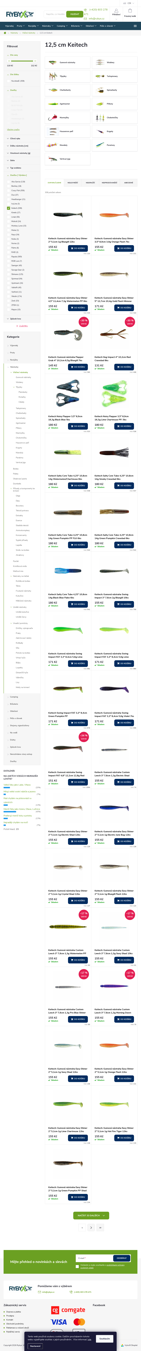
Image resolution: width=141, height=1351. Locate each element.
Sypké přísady (22, 540)
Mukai (14, 230)
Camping (14, 697)
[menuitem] (9, 26)
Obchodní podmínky (15, 1323)
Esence (19, 520)
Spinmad (16, 279)
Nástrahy (14, 367)
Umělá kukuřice (22, 612)
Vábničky (20, 677)
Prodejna (10, 1315)
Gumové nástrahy (23, 377)
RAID (14, 252)
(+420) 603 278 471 (82, 1292)
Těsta (18, 586)
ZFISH (14, 305)
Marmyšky (20, 433)
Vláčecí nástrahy (20, 372)
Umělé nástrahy (19, 607)
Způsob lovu (15, 747)
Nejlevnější (73, 183)
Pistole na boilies (23, 653)
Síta (17, 648)
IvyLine (15, 123)
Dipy (18, 500)
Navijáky (14, 360)
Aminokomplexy (23, 530)
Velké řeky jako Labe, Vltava (17, 784)
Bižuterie (14, 704)
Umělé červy (21, 617)
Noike (14, 239)
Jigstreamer (21, 423)
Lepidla (19, 545)
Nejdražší (90, 183)
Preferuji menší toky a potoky (18, 815)
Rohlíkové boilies (23, 581)
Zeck (14, 301)
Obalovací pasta (20, 478)
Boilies (16, 469)
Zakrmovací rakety (23, 638)
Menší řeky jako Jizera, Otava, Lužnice (22, 809)
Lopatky (19, 667)
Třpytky (19, 387)
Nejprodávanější (109, 183)
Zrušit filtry (23, 326)
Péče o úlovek (16, 718)
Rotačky (22, 397)
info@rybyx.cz (48, 1292)
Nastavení (35, 1346)
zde (89, 1339)
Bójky (18, 662)
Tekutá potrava (22, 510)
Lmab (15, 217)
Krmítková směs (20, 566)
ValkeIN (16, 287)
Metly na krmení (22, 687)
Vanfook (16, 292)
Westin (16, 296)
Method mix (18, 571)
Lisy (17, 682)
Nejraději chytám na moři (16, 822)
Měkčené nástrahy (23, 601)
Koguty (19, 447)
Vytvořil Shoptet (131, 1345)
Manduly (19, 452)
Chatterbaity (21, 413)
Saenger (16, 265)
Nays (15, 234)
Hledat (74, 14)
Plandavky (23, 392)
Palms (14, 248)
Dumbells (17, 483)
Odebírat (122, 1258)
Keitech (16, 208)
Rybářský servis (13, 1331)
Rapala (16, 256)
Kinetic (15, 212)
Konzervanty (21, 535)
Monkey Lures (18, 226)
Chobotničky (21, 438)
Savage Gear (17, 270)
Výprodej (14, 345)
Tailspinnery (21, 408)
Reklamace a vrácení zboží (17, 1327)
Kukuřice (19, 596)
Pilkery (18, 428)
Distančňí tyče (22, 672)
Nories (15, 243)
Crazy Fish (16, 110)
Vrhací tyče (20, 657)
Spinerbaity (20, 418)
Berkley (15, 101)
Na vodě (13, 732)
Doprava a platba (13, 1311)
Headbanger (17, 119)
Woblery (19, 382)
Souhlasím (104, 1338)
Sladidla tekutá (22, 525)
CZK (129, 3)
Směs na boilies (22, 550)
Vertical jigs (21, 462)
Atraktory (20, 555)
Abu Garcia (16, 96)
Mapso (15, 309)
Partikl (16, 561)
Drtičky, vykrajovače (24, 628)
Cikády (21, 402)
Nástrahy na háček (21, 576)
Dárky (12, 740)
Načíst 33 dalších (89, 1215)
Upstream (16, 283)
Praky (18, 633)
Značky (13, 761)
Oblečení (14, 711)
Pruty (12, 352)
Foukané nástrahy (23, 591)
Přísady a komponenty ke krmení (24, 489)
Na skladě (17, 81)
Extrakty (19, 515)
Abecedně (128, 183)
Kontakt (9, 1319)
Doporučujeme (54, 183)
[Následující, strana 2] (91, 1227)
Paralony (19, 457)
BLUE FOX (16, 105)
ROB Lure (16, 261)
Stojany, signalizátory (19, 725)
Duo (14, 114)
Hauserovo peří (22, 442)
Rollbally (19, 643)
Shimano (17, 274)
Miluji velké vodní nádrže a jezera (19, 791)
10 (100, 1228)
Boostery (20, 505)
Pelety (15, 473)
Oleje (18, 496)
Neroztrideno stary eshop (21, 754)
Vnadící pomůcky (20, 623)
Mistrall (15, 221)
